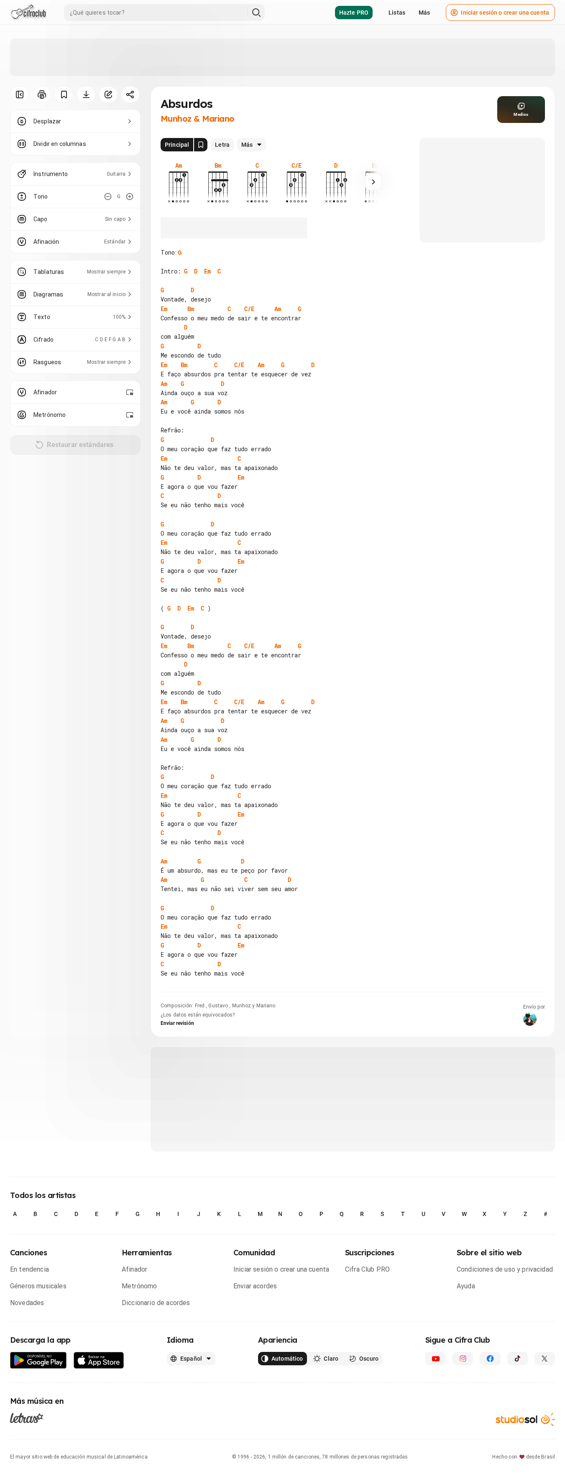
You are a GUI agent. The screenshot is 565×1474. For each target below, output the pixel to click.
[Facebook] (490, 1358)
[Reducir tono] (108, 196)
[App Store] (99, 1360)
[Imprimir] (41, 94)
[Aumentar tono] (129, 196)
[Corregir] (108, 94)
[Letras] (26, 1418)
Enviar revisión (177, 1023)
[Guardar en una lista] (63, 94)
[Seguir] (373, 182)
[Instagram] (463, 1358)
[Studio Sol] (525, 1419)
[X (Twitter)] (544, 1358)
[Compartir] (130, 94)
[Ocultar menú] (19, 94)
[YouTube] (435, 1358)
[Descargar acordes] (86, 94)
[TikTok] (517, 1358)
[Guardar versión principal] (200, 144)
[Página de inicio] (28, 13)
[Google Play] (38, 1360)
